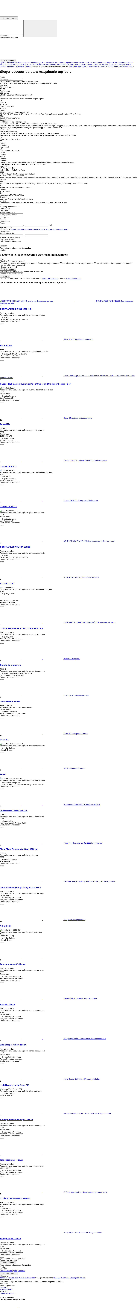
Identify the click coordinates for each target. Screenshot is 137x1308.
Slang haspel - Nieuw (10, 1238)
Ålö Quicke (5, 926)
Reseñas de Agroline (61, 1278)
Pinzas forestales (121, 62)
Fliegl (91, 66)
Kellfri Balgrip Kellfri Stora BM (14, 1085)
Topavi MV (5, 424)
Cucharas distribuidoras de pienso (101, 62)
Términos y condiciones (9, 1278)
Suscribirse (5, 276)
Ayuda (14, 1271)
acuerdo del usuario (73, 278)
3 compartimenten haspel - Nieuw (16, 1119)
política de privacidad (50, 278)
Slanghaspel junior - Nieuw (13, 1045)
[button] (68, 49)
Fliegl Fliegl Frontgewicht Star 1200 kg (18, 849)
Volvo (3, 774)
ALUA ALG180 (7, 583)
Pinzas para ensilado (47, 64)
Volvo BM (4, 740)
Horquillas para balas (16, 64)
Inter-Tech (97, 66)
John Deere (113, 66)
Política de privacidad (27, 1278)
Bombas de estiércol (8, 66)
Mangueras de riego (23, 66)
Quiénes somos (6, 1271)
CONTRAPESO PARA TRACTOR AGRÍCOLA (21, 628)
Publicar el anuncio (8, 269)
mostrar (4, 246)
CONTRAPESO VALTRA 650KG (15, 547)
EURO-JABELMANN (10, 701)
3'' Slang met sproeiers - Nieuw (15, 1198)
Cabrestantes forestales (64, 64)
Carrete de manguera (10, 665)
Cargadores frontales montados (76, 62)
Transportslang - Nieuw (11, 1160)
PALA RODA (6, 345)
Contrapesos (126, 64)
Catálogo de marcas (77, 1278)
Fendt (81, 66)
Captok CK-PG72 (8, 466)
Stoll (130, 66)
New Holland (124, 66)
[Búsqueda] (40, 28)
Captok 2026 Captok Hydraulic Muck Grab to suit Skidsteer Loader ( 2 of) (35, 384)
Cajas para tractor (114, 64)
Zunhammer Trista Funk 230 (14, 811)
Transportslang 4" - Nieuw (12, 964)
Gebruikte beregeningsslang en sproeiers (20, 887)
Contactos (21, 1271)
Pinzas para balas (31, 64)
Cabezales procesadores (83, 64)
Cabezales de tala (100, 64)
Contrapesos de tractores (54, 62)
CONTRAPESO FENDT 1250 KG (15, 309)
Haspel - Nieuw (7, 1004)
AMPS (70, 66)
